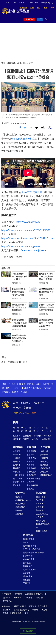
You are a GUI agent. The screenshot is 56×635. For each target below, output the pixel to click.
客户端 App (8, 601)
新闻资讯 (11, 63)
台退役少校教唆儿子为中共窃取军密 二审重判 (46, 276)
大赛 (14, 2)
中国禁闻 (17, 458)
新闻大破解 (31, 468)
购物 (34, 413)
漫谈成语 (44, 465)
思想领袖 (30, 465)
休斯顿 (46, 384)
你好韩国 (39, 503)
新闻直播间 (30, 19)
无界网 (6, 613)
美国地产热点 (46, 475)
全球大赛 (46, 439)
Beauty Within (42, 514)
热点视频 (27, 436)
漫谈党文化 (27, 576)
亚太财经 (17, 485)
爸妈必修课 (45, 468)
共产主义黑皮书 (29, 569)
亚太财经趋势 (18, 482)
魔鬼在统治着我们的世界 (33, 552)
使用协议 (6, 597)
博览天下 (17, 439)
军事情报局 (31, 472)
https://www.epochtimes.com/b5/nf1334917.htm (27, 238)
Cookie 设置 (28, 631)
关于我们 (18, 594)
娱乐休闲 (41, 492)
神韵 (7, 2)
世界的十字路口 (33, 478)
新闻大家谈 (31, 451)
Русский (6, 392)
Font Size (43, 127)
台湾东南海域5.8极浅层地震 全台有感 (46, 292)
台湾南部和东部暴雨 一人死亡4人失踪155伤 (46, 323)
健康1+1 (18, 497)
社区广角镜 (17, 478)
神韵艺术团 (19, 606)
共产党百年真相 (29, 546)
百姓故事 (27, 573)
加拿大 (22, 384)
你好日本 (39, 500)
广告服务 (28, 597)
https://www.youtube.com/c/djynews (20, 246)
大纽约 (14, 384)
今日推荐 (48, 436)
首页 (3, 63)
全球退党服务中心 (21, 610)
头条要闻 (17, 436)
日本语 (15, 392)
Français (47, 388)
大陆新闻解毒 (32, 485)
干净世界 (43, 606)
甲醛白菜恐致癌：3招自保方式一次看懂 (19, 276)
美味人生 (39, 510)
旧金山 (9, 388)
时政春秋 (30, 461)
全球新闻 (17, 451)
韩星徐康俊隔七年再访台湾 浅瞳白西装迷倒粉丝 (19, 323)
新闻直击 (17, 465)
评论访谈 (31, 447)
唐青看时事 (31, 475)
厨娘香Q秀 (40, 521)
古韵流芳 (44, 458)
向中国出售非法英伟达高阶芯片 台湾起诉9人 (19, 338)
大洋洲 (38, 384)
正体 (31, 2)
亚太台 (17, 388)
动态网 (44, 610)
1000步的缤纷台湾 (43, 525)
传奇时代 (27, 542)
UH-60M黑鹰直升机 (21, 138)
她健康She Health (23, 500)
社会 (25, 63)
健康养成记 (20, 507)
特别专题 (28, 534)
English (37, 388)
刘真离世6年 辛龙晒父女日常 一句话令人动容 (19, 292)
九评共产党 (27, 556)
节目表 (17, 407)
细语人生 (30, 489)
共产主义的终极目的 (31, 549)
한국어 (24, 392)
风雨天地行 (27, 566)
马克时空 (30, 482)
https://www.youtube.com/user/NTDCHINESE (26, 230)
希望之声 (6, 610)
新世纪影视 (16, 613)
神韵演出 (35, 439)
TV (41, 19)
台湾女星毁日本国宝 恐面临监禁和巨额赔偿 (19, 307)
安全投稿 (17, 597)
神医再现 (19, 510)
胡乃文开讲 (20, 503)
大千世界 (39, 517)
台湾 (19, 63)
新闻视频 (18, 447)
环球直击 (17, 455)
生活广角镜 (40, 497)
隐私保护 (40, 594)
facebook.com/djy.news (33, 250)
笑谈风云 (44, 455)
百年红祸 (27, 563)
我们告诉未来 (28, 539)
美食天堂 (39, 507)
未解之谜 (44, 451)
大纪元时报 (32, 606)
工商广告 (27, 583)
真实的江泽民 (28, 559)
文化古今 (44, 472)
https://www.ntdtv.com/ (28, 222)
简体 (36, 2)
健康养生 (20, 492)
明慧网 (35, 610)
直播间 (27, 407)
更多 (26, 613)
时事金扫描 (31, 458)
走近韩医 (19, 514)
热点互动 (30, 455)
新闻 (15, 422)
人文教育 (45, 447)
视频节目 (39, 402)
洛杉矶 (30, 384)
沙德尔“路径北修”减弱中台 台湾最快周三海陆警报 (47, 307)
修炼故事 (27, 580)
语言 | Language (47, 2)
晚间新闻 (17, 461)
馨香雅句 (44, 461)
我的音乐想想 (41, 531)
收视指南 (29, 594)
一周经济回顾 (18, 475)
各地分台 (22, 2)
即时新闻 (37, 436)
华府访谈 (17, 472)
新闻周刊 (17, 468)
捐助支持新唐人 (21, 413)
